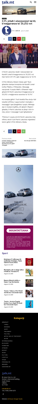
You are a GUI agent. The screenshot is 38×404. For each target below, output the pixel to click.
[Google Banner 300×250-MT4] (18, 237)
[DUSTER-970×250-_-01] (19, 10)
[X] (14, 39)
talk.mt (17, 31)
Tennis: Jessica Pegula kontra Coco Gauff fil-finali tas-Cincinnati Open (13, 303)
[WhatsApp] (23, 39)
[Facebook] (10, 39)
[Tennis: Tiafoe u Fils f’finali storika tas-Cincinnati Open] (29, 293)
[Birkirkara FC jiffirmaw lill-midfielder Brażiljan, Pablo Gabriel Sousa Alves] (29, 262)
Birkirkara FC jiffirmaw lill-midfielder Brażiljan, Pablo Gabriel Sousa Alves (13, 260)
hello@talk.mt (6, 389)
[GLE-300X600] (18, 194)
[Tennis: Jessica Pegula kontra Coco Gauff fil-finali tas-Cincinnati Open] (29, 304)
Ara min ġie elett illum (30, 140)
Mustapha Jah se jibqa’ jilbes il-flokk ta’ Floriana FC (14, 270)
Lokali (4, 18)
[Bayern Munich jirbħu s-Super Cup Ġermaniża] (29, 283)
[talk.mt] (7, 30)
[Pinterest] (19, 39)
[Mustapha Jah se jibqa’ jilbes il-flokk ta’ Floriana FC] (29, 272)
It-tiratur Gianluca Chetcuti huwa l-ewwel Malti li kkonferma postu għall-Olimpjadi (9, 143)
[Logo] (7, 373)
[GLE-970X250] (19, 153)
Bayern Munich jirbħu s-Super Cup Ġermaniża (12, 281)
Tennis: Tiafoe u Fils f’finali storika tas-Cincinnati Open (13, 291)
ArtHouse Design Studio (15, 399)
